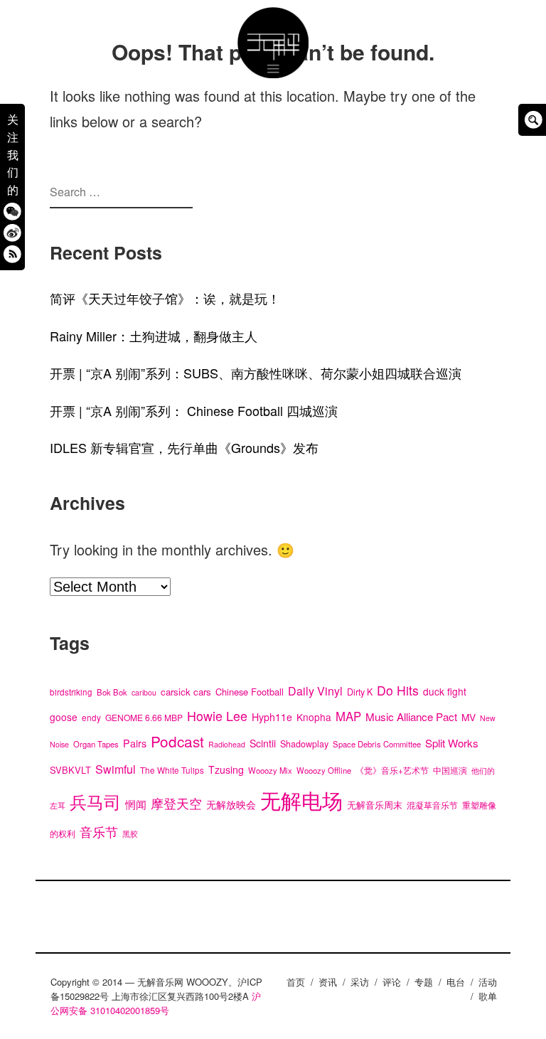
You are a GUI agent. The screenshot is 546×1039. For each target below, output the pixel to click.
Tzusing (226, 769)
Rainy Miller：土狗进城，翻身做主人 (153, 335)
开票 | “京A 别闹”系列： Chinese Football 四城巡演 (194, 410)
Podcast (177, 741)
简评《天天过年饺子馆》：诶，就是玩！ (165, 298)
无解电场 (301, 799)
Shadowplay (304, 743)
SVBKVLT (70, 770)
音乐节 (99, 832)
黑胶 (130, 833)
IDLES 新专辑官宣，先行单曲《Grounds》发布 (184, 447)
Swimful (115, 769)
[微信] (12, 211)
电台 (455, 982)
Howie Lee (217, 715)
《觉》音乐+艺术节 (392, 770)
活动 (487, 982)
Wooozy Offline (323, 770)
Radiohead (226, 744)
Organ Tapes (96, 744)
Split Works (451, 742)
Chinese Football (249, 691)
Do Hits (398, 690)
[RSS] (12, 253)
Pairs (134, 742)
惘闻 (135, 803)
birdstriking (71, 692)
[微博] (12, 232)
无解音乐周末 (374, 804)
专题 (423, 982)
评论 (391, 982)
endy (91, 717)
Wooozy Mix (270, 770)
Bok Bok (112, 692)
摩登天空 (176, 803)
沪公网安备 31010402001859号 (155, 1003)
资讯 (327, 982)
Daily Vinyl (315, 691)
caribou (144, 692)
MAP (348, 716)
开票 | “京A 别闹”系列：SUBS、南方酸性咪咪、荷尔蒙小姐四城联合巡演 (255, 372)
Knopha (313, 717)
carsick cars (186, 691)
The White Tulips (172, 770)
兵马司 (95, 801)
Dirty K (360, 692)
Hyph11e (272, 717)
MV (468, 717)
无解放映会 (231, 804)
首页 (296, 982)
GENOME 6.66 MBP (144, 717)
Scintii (263, 743)
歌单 (487, 996)
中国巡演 (450, 770)
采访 (359, 982)
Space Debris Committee (377, 744)
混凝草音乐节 (432, 805)
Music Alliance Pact (411, 716)
